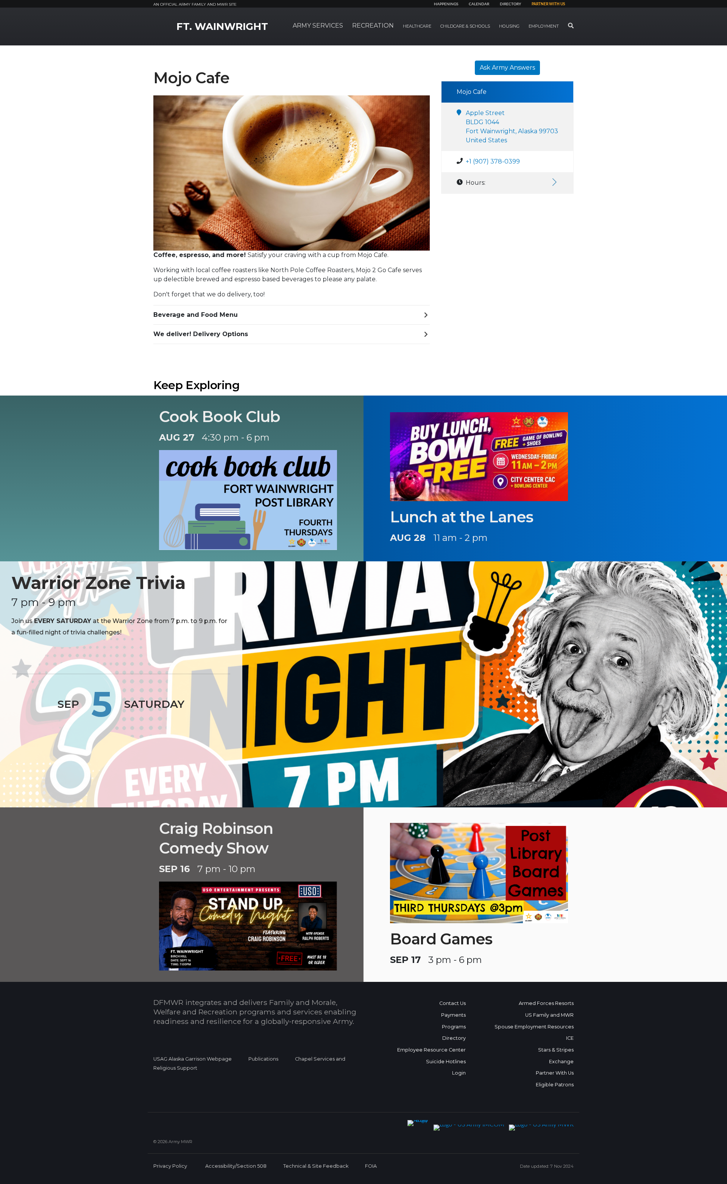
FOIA (371, 1166)
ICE (570, 1038)
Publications (263, 1059)
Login (459, 1073)
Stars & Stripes (556, 1050)
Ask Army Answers (507, 67)
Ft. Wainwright (222, 26)
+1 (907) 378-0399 (493, 161)
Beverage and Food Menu (195, 314)
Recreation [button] (373, 25)
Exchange (561, 1061)
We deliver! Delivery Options (200, 334)
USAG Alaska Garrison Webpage (192, 1059)
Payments (453, 1015)
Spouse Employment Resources (534, 1027)
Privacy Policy (170, 1166)
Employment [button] (544, 26)
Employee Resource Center (431, 1050)
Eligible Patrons (555, 1084)
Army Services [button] (318, 25)
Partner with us (548, 4)
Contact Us (452, 1003)
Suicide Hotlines (446, 1061)
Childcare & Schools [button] (465, 26)
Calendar (479, 4)
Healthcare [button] (417, 26)
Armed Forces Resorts (546, 1003)
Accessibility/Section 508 (236, 1166)
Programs (454, 1027)
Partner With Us (555, 1073)
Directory (510, 4)
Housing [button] (509, 26)
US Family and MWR (549, 1015)
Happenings (446, 4)
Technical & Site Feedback (315, 1166)
